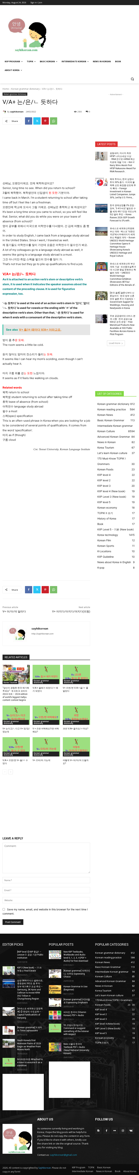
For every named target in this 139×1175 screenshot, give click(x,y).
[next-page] (10, 772)
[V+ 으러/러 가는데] (46, 746)
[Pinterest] (45, 121)
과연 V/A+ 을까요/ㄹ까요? (75, 728)
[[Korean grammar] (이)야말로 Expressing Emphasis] (55, 1002)
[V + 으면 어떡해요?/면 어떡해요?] (46, 715)
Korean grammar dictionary (25, 88)
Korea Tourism (10, 682)
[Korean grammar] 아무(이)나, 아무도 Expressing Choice (77, 973)
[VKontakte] (131, 1131)
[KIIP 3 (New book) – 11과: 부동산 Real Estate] (9, 970)
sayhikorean (17, 111)
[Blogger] (98, 1131)
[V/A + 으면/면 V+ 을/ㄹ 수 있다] (16, 746)
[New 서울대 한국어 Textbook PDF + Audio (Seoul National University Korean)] (55, 1047)
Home (6, 88)
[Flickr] (114, 1131)
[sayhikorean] (5, 111)
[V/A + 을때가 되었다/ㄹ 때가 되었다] (46, 674)
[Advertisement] (94, 32)
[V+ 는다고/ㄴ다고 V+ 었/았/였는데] (16, 715)
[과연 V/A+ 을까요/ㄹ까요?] (76, 715)
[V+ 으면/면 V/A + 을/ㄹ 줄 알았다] (76, 674)
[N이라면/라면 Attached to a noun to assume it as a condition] (9, 1062)
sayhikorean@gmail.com (63, 1154)
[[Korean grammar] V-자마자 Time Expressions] (9, 1030)
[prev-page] (5, 772)
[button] (132, 79)
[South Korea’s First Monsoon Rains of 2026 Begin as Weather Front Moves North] (9, 1043)
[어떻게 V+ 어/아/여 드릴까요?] (76, 746)
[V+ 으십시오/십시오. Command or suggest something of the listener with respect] (55, 1028)
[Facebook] (28, 121)
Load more (114, 343)
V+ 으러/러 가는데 (41, 760)
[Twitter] (37, 121)
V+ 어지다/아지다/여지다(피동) (71, 611)
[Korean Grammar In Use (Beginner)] (55, 989)
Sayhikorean (44, 1167)
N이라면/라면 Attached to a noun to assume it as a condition (30, 1062)
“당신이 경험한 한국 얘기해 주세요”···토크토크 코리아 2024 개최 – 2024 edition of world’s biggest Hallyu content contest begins (16, 694)
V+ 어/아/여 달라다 (14, 611)
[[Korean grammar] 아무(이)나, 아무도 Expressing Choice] (55, 973)
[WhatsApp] (53, 121)
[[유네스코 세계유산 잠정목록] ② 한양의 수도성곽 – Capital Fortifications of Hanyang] (9, 1011)
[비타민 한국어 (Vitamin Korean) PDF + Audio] (55, 1015)
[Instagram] (123, 1131)
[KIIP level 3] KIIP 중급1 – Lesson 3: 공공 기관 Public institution (30, 955)
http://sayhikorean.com (42, 633)
